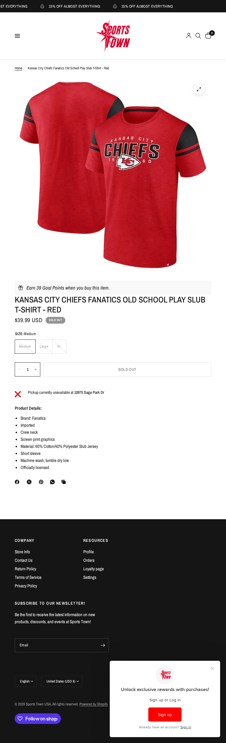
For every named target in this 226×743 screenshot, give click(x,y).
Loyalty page (93, 569)
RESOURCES (96, 540)
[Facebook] (18, 481)
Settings (89, 577)
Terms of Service (28, 577)
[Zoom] (199, 89)
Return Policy (25, 569)
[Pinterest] (42, 481)
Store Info (22, 552)
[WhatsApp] (53, 481)
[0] (207, 35)
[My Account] (188, 35)
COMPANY (25, 540)
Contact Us (23, 560)
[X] (30, 481)
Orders (88, 560)
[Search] (198, 35)
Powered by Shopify (93, 704)
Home (18, 68)
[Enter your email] (103, 645)
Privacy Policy (26, 586)
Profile (88, 552)
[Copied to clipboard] (64, 481)
